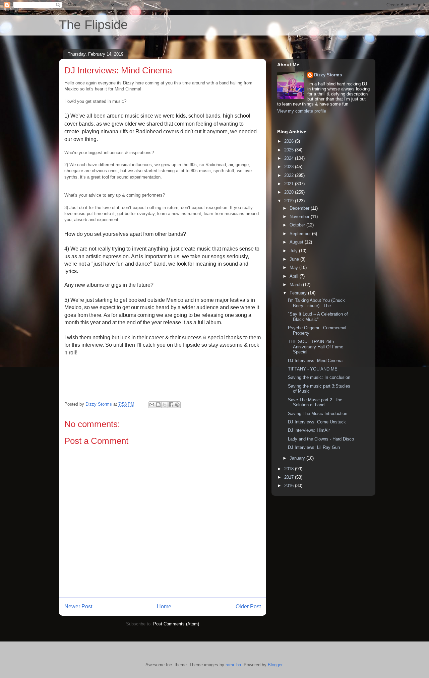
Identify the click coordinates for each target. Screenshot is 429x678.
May (294, 267)
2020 (289, 192)
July (294, 250)
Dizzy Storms (328, 74)
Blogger (275, 664)
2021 (289, 183)
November (300, 216)
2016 (289, 485)
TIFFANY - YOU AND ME (313, 368)
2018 (289, 468)
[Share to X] (164, 404)
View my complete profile (301, 111)
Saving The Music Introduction (317, 413)
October (298, 224)
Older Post (248, 606)
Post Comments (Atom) (176, 623)
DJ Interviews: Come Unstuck (317, 421)
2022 (289, 175)
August (297, 242)
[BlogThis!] (158, 404)
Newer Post (78, 606)
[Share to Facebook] (171, 404)
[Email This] (151, 404)
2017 (289, 477)
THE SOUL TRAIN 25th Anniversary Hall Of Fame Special (315, 346)
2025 (289, 149)
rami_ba (233, 664)
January (298, 458)
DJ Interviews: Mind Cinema (315, 360)
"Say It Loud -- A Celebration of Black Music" (318, 317)
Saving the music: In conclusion (319, 377)
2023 (289, 166)
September (301, 233)
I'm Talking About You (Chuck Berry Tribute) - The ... (316, 303)
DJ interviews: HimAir (309, 430)
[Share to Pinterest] (177, 404)
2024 (289, 158)
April (295, 276)
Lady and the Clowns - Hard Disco (321, 439)
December (300, 208)
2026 (289, 141)
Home (164, 606)
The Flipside (93, 25)
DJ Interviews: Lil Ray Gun (314, 447)
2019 (289, 200)
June (295, 259)
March (296, 284)
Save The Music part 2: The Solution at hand (315, 402)
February (299, 292)
